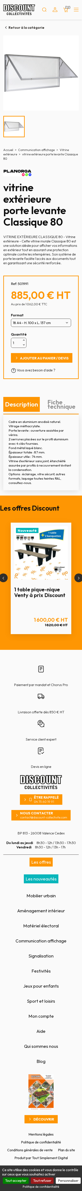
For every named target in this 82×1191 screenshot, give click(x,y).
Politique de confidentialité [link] (41, 1187)
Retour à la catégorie (26, 27)
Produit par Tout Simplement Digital (41, 1158)
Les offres (41, 862)
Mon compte (41, 1016)
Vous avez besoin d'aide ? (35, 370)
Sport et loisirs (41, 1001)
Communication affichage (41, 941)
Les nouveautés (41, 879)
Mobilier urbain (41, 895)
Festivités (41, 971)
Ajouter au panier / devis (44, 358)
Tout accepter (15, 1180)
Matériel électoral (41, 925)
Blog (41, 1061)
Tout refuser (42, 1180)
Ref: (14, 283)
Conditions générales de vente (30, 1150)
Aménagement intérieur (41, 910)
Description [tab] (21, 404)
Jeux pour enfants (41, 986)
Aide (41, 1031)
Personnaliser (68, 1180)
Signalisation (41, 956)
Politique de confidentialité (41, 1142)
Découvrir (43, 1119)
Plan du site (66, 1150)
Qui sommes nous (41, 1046)
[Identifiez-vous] (55, 9)
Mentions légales (41, 1134)
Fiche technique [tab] (61, 404)
